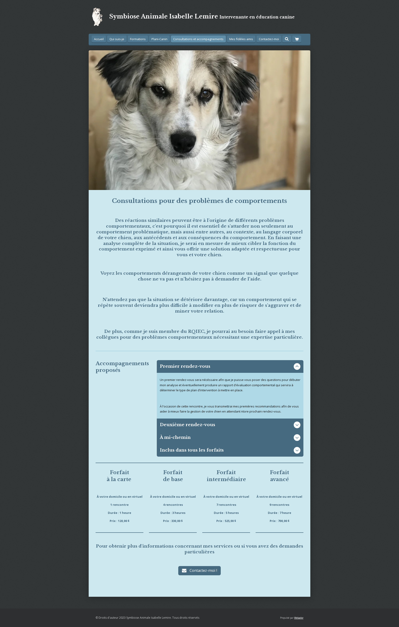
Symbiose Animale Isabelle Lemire (202, 16)
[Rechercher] (286, 39)
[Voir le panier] (296, 39)
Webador (298, 617)
